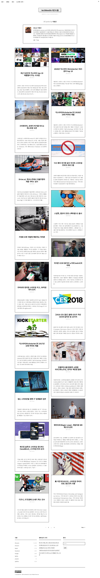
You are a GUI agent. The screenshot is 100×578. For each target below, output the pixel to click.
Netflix (16, 556)
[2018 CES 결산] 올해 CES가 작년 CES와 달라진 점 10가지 (68, 315)
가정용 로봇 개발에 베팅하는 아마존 (32, 237)
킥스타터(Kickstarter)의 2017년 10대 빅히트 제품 (32, 344)
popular (17, 559)
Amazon (17, 545)
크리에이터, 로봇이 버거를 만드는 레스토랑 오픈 (32, 127)
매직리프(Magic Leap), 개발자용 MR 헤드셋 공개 (68, 426)
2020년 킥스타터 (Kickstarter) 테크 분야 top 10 (68, 70)
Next (83, 527)
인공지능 (17, 561)
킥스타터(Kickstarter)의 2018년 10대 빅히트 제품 (68, 113)
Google (16, 553)
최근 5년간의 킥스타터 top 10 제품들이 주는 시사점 (32, 74)
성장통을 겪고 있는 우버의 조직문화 (46, 548)
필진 (2, 2)
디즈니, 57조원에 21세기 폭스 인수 (32, 499)
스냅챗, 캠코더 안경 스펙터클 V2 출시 (68, 213)
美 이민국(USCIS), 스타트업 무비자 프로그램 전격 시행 (68, 482)
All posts (17, 543)
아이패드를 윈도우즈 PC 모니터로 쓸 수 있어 (48, 545)
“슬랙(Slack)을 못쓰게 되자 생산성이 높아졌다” (49, 550)
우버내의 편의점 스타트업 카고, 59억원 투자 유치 (31, 288)
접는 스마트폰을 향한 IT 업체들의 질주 (32, 399)
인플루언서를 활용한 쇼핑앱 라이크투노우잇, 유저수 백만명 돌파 (68, 368)
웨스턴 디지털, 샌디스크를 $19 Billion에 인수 (49, 542)
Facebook (17, 551)
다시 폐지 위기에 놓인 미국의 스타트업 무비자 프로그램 (68, 164)
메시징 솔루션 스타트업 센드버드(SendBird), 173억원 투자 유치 (32, 447)
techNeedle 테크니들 (50, 10)
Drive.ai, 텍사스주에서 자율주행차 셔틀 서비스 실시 (32, 180)
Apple (16, 548)
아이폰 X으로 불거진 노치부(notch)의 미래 (68, 264)
